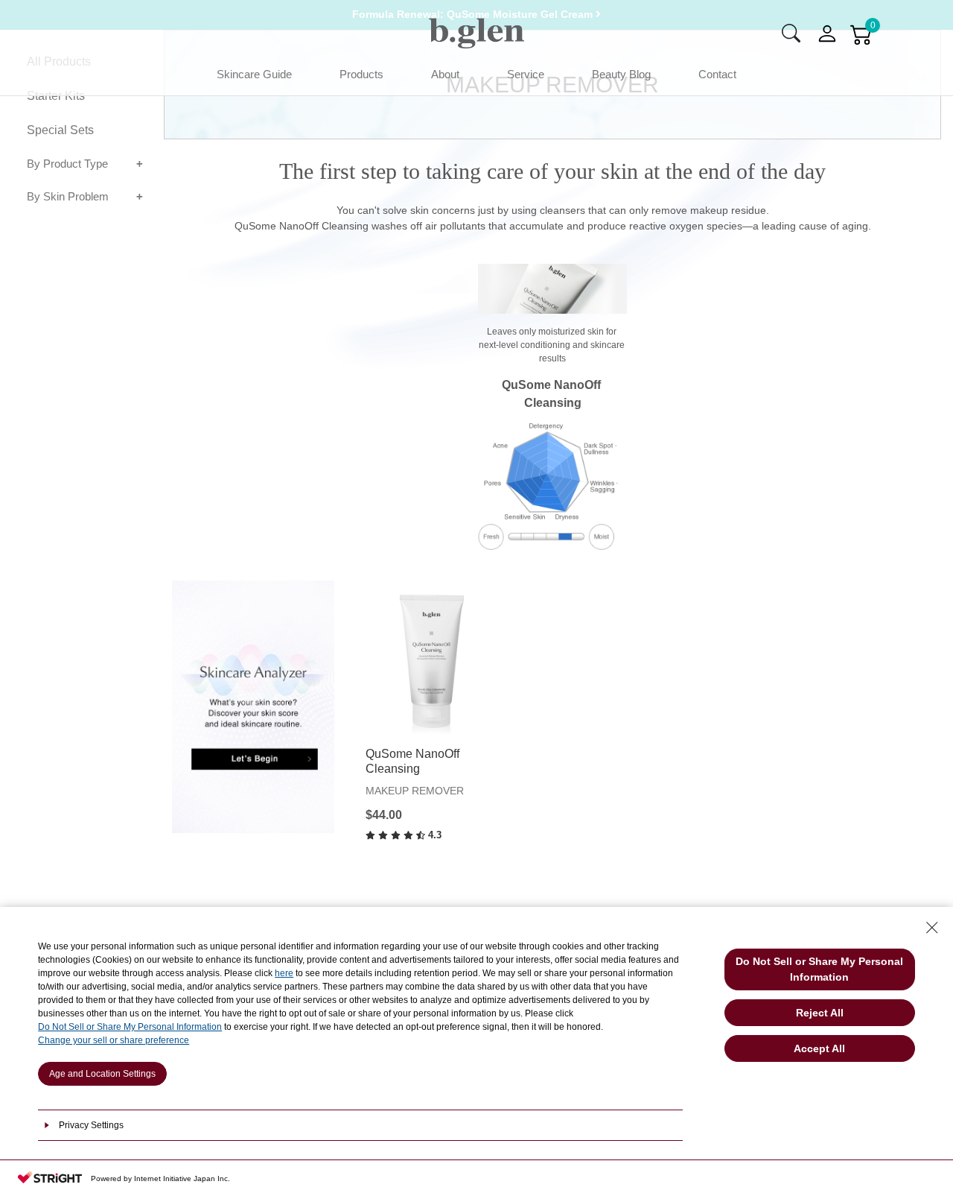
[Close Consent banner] (932, 927)
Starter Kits (56, 95)
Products (361, 74)
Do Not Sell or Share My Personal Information (130, 1027)
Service (525, 74)
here (284, 973)
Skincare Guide (254, 74)
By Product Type (67, 163)
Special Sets (60, 130)
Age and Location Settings (102, 1074)
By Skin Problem (68, 197)
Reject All (820, 1013)
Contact (717, 74)
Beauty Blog (621, 74)
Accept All (819, 1048)
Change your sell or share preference (113, 1040)
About (445, 74)
